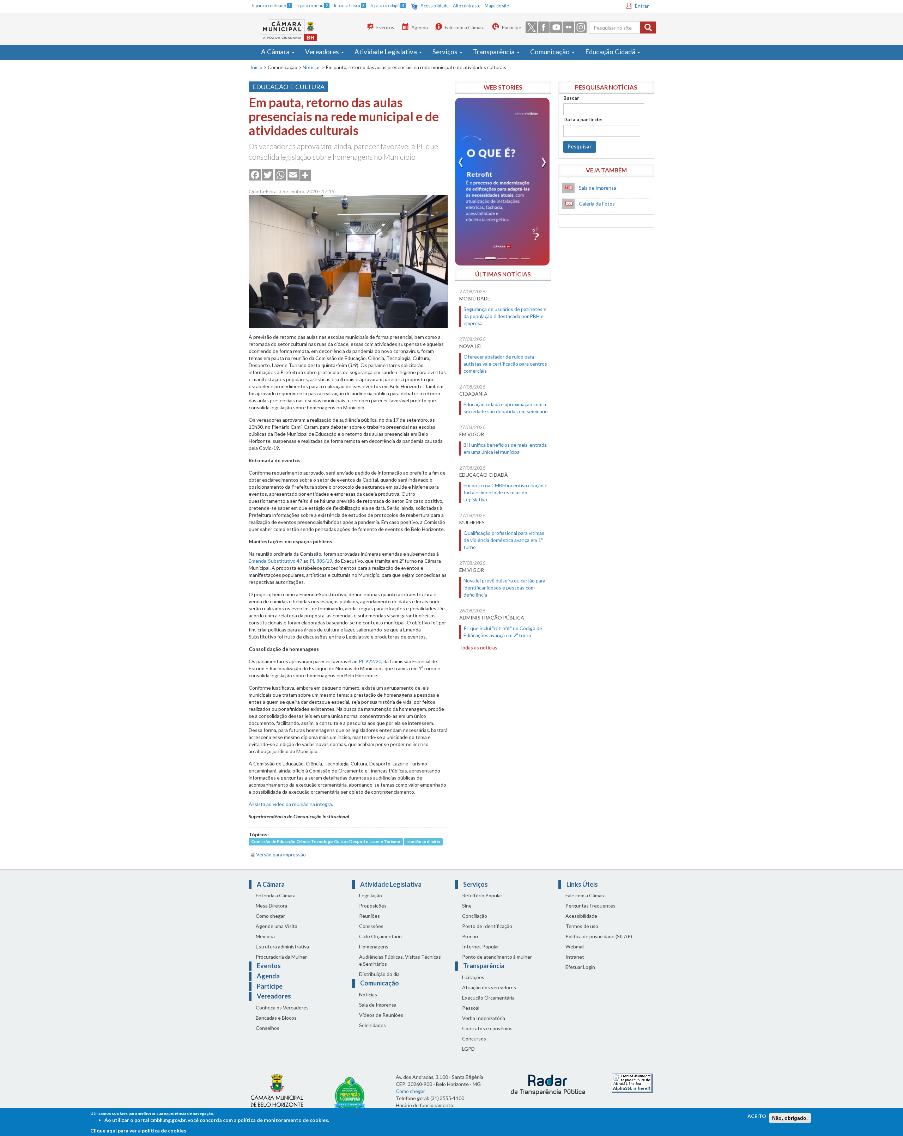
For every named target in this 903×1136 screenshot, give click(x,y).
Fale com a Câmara (465, 27)
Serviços (445, 52)
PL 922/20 (370, 661)
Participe (511, 27)
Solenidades (372, 1025)
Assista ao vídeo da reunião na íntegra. (291, 804)
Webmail (574, 946)
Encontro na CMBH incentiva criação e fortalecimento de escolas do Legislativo (505, 492)
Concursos (474, 1039)
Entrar (642, 6)
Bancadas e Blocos (276, 1018)
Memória (265, 936)
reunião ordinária (423, 841)
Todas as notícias (478, 648)
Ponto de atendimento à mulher (497, 957)
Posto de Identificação (487, 926)
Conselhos (267, 1028)
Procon (470, 936)
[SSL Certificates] (632, 1083)
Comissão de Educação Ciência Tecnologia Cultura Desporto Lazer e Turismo (325, 841)
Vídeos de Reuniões (381, 1015)
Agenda (419, 27)
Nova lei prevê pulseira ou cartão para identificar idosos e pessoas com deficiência (504, 588)
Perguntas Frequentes (590, 906)
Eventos (385, 27)
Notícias (312, 67)
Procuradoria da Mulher (281, 957)
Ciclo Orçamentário (380, 936)
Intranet (574, 957)
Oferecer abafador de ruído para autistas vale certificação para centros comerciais (505, 364)
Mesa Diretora (271, 906)
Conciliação (474, 916)
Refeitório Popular (482, 895)
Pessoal (470, 1008)
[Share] (305, 174)
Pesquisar (580, 146)
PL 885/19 (321, 561)
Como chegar (270, 916)
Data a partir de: (582, 119)
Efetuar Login (580, 967)
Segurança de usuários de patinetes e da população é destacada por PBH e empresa (504, 316)
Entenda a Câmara (276, 895)
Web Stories (503, 87)
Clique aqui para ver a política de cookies (138, 1131)
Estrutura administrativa (282, 946)
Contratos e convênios (487, 1028)
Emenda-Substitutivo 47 (275, 561)
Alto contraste (466, 5)
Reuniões (369, 916)
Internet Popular (480, 946)
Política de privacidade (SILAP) (598, 936)
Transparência (494, 52)
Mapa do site (497, 5)
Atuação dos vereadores (489, 987)
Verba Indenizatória (483, 1018)
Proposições (373, 906)
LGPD (468, 1049)
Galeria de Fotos (597, 204)
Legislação (370, 895)
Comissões (371, 926)
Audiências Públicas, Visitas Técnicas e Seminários (400, 960)
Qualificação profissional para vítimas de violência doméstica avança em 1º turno (503, 540)
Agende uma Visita (276, 926)
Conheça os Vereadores (282, 1007)
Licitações (473, 977)
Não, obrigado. (790, 1118)
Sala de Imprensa (597, 188)
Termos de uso (581, 926)
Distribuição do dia (379, 974)
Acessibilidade (434, 5)
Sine (467, 906)
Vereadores (322, 52)
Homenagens (373, 946)
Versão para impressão (281, 854)
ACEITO (756, 1116)
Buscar (571, 98)
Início (256, 67)
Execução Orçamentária (488, 998)
